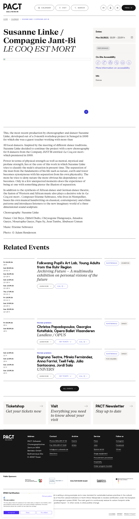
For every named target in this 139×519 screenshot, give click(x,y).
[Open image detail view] (86, 112)
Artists (74, 445)
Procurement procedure (103, 457)
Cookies (112, 514)
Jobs (95, 445)
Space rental (99, 449)
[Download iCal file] (132, 37)
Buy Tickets (63, 342)
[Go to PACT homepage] (12, 7)
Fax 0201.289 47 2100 (58, 445)
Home (5, 19)
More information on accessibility (113, 67)
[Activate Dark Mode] (117, 8)
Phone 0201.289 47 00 (58, 441)
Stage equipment (101, 453)
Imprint (119, 514)
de (103, 8)
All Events (68, 389)
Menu (127, 8)
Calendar (15, 19)
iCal (59, 286)
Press (96, 441)
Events (74, 441)
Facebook (120, 445)
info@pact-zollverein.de (59, 449)
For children (111, 359)
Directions (53, 453)
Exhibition (125, 263)
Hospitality (98, 462)
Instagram (120, 441)
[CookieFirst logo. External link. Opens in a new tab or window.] (4, 498)
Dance (124, 324)
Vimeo (118, 449)
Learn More (44, 286)
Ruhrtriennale (111, 263)
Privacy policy (130, 514)
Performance (103, 48)
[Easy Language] (110, 8)
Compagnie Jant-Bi (39, 40)
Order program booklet (103, 466)
